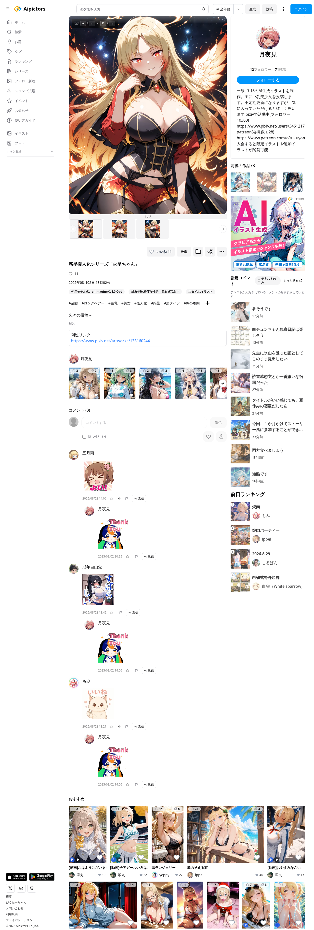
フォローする (268, 80)
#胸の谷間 (192, 303)
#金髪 (73, 303)
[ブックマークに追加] (198, 252)
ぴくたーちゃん (16, 902)
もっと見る (291, 280)
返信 (141, 498)
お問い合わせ (15, 908)
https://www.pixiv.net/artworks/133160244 (110, 340)
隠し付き (94, 437)
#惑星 (155, 303)
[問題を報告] (126, 498)
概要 (9, 897)
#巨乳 (113, 303)
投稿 (269, 9)
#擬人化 (140, 303)
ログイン (301, 9)
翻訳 (72, 323)
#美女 (126, 303)
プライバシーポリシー (20, 920)
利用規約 (12, 914)
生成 (252, 9)
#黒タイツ (172, 303)
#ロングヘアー (93, 303)
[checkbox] (84, 437)
